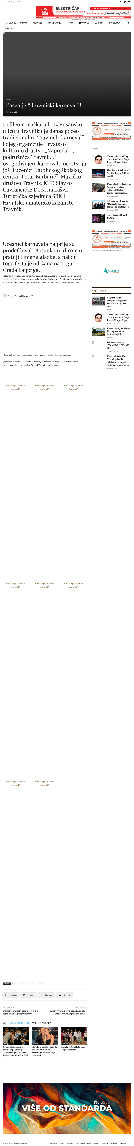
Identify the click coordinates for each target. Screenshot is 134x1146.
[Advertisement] (50, 219)
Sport (70, 23)
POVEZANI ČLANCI (19, 1022)
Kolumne (9, 28)
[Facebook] (116, 2)
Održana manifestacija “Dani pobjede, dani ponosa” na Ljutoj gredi (118, 204)
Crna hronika (55, 23)
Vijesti (23, 23)
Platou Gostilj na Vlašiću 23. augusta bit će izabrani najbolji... (118, 331)
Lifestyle (84, 23)
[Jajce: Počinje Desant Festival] (98, 218)
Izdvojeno (7, 1044)
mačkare (31, 984)
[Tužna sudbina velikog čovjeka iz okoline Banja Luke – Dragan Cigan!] (98, 159)
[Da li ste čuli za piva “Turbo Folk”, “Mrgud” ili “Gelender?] (98, 345)
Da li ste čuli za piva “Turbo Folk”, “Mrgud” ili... (118, 345)
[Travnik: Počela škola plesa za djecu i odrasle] (74, 1036)
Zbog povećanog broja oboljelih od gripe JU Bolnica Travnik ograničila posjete (68, 1012)
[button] (128, 23)
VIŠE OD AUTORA (41, 1022)
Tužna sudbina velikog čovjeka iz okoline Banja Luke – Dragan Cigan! (118, 159)
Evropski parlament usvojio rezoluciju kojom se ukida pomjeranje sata (20, 1012)
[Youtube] (129, 2)
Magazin (99, 23)
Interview (114, 23)
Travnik (40, 984)
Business (37, 23)
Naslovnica (11, 23)
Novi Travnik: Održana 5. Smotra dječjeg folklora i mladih (118, 173)
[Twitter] (125, 2)
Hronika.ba (8, 1144)
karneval (22, 984)
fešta (14, 984)
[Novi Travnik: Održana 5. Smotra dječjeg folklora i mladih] (98, 173)
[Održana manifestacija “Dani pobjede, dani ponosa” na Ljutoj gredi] (98, 204)
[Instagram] (120, 2)
